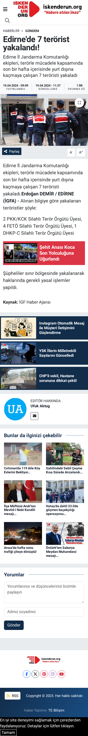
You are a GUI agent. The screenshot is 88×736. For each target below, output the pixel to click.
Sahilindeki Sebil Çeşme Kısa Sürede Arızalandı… (64, 470)
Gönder (13, 625)
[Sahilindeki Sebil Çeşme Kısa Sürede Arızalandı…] (65, 453)
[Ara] (7, 21)
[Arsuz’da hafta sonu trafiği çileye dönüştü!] (23, 533)
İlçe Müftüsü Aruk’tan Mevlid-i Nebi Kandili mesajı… (20, 510)
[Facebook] (27, 674)
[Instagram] (53, 674)
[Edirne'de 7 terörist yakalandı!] (44, 120)
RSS (14, 696)
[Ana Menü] (5, 9)
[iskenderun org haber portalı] (48, 9)
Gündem (32, 31)
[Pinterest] (44, 674)
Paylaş (14, 151)
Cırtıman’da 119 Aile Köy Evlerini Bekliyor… (22, 470)
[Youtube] (61, 674)
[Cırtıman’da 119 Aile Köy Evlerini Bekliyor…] (23, 453)
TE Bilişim (56, 710)
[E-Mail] (34, 416)
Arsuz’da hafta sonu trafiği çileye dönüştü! (20, 550)
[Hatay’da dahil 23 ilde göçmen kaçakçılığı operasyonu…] (65, 491)
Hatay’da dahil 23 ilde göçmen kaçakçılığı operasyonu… (62, 510)
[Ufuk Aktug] (15, 409)
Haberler (11, 31)
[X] (35, 674)
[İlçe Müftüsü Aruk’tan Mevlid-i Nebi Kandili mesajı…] (23, 491)
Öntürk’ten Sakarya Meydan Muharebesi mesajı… (61, 552)
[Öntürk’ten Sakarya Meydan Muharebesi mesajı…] (65, 533)
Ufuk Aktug (40, 406)
